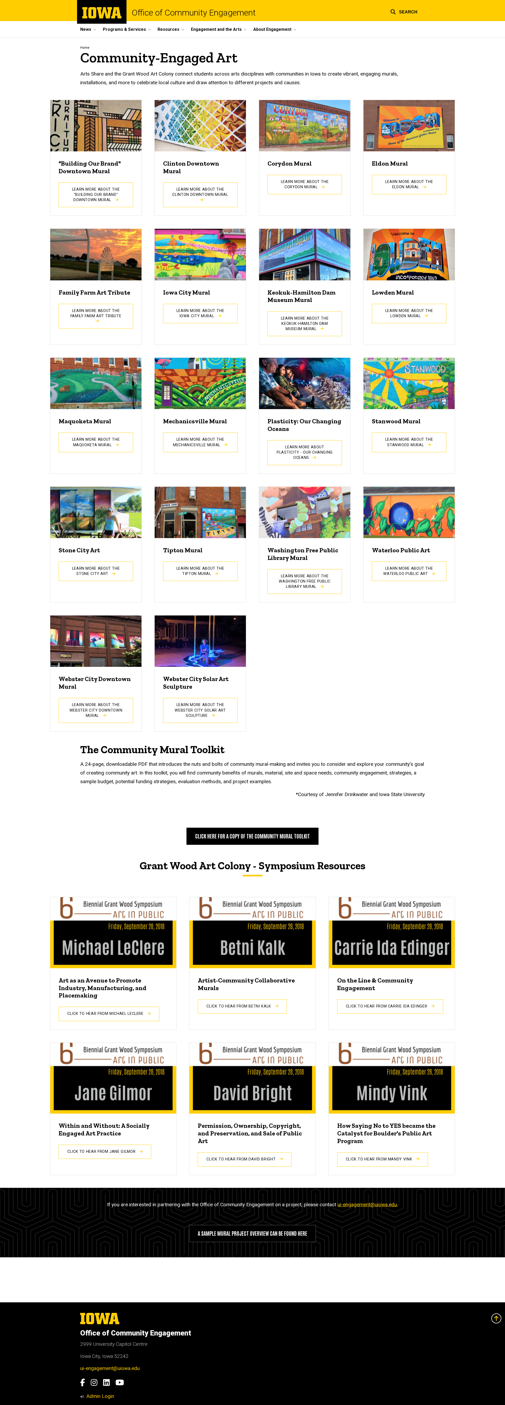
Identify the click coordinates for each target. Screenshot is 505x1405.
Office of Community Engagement (194, 12)
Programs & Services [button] (124, 29)
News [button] (85, 29)
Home (84, 47)
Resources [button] (168, 29)
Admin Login (100, 1396)
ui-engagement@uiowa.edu (367, 1205)
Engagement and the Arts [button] (216, 29)
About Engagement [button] (272, 29)
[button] (404, 11)
